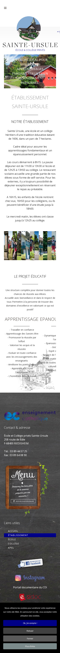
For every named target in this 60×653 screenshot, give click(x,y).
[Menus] (27, 489)
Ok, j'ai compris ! (30, 623)
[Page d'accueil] (30, 35)
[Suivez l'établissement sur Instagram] (30, 578)
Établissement (18, 535)
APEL (11, 547)
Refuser (30, 630)
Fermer (30, 638)
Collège (13, 543)
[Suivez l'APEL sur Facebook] (30, 562)
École (12, 539)
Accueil (13, 531)
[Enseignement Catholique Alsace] (30, 415)
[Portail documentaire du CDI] (30, 597)
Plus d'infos (30, 646)
